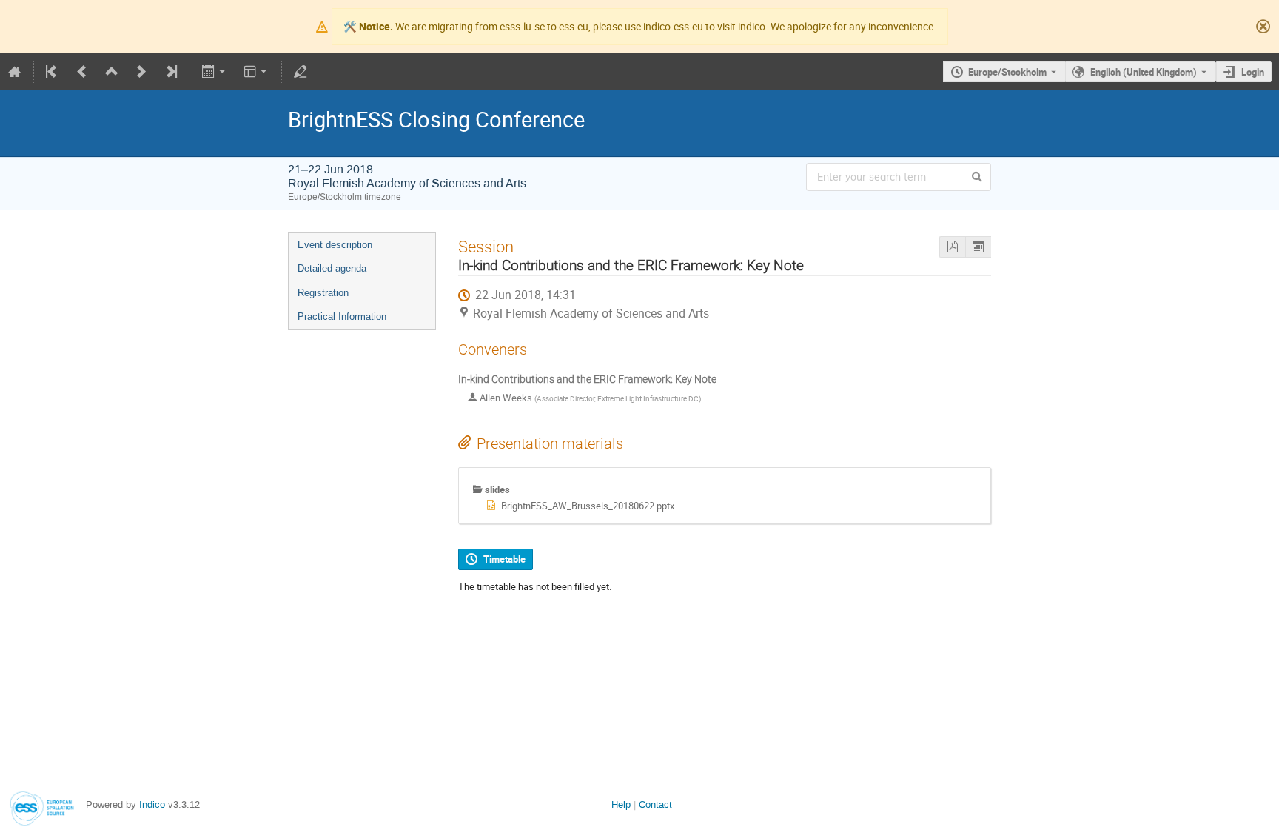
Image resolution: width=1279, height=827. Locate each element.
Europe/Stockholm (1007, 71)
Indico (152, 804)
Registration (323, 292)
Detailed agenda (332, 268)
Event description (335, 244)
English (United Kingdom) (1143, 71)
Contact (655, 804)
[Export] (214, 71)
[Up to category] (112, 71)
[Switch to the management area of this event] (300, 71)
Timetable (504, 559)
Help (621, 804)
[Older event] (82, 71)
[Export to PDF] (952, 247)
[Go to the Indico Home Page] (15, 71)
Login (1252, 71)
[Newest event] (170, 71)
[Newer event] (141, 71)
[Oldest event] (52, 71)
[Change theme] (256, 71)
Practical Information (342, 316)
